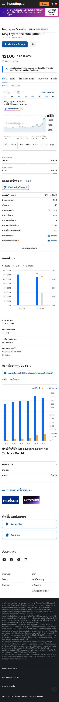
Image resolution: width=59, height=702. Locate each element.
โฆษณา (5, 579)
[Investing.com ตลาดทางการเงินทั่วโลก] (16, 3)
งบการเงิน (43, 78)
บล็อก (34, 574)
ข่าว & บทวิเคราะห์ (27, 78)
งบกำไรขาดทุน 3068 (15, 365)
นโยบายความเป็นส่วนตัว (10, 678)
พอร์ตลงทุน (36, 585)
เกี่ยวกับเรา (6, 574)
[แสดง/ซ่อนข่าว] (18, 92)
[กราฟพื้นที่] (8, 92)
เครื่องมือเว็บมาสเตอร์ (40, 591)
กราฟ (12, 78)
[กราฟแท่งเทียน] (4, 92)
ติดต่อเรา (5, 585)
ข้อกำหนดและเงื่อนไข (9, 669)
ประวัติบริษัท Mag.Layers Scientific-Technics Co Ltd (25, 451)
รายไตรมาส (14, 379)
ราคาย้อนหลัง (15, 85)
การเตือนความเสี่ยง (9, 687)
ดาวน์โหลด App (38, 579)
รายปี (4, 379)
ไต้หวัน (54, 475)
